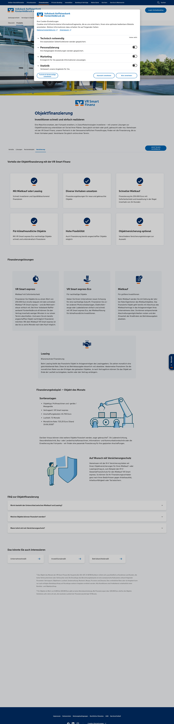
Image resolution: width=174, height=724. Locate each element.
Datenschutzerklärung (46, 30)
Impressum (64, 30)
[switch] (134, 47)
